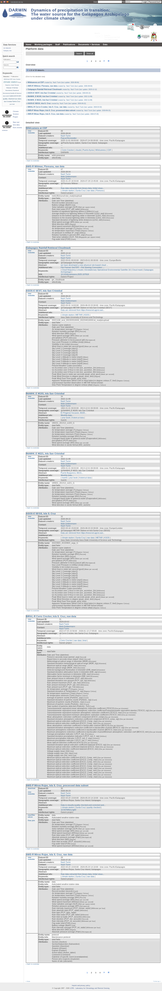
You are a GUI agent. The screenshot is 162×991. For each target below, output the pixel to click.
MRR (19, 96)
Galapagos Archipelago (12, 87)
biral (85, 640)
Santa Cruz (80, 191)
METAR (79, 315)
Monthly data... (67, 415)
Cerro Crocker (68, 150)
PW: (123, 2)
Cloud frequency (69, 270)
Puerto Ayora (88, 150)
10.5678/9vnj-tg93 (68, 810)
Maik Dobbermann (69, 177)
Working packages (43, 44)
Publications (69, 44)
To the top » (156, 981)
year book (66, 418)
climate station (68, 191)
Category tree (7, 50)
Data (105, 44)
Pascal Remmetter (69, 138)
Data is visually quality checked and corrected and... (83, 805)
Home (28, 44)
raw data (90, 191)
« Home (28, 981)
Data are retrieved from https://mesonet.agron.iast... (82, 310)
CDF (109, 150)
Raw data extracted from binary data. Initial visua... (82, 188)
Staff (57, 44)
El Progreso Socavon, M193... (73, 413)
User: (95, 2)
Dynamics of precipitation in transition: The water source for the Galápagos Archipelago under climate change (80, 14)
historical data (78, 418)
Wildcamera (100, 150)
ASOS (86, 315)
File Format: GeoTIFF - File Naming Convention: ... (82, 267)
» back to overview (32, 161)
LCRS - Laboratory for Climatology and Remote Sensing (89, 988)
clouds (78, 150)
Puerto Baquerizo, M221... (72, 473)
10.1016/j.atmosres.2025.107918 (75, 274)
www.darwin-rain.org (17, 2)
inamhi (65, 478)
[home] (14, 13)
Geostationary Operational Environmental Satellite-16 (108, 270)
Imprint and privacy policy (81, 985)
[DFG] (109, 31)
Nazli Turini (66, 136)
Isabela (11, 96)
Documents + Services (89, 44)
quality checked (93, 807)
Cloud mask (137, 270)
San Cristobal (8, 101)
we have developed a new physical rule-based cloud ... (84, 265)
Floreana (100, 191)
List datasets (7, 48)
